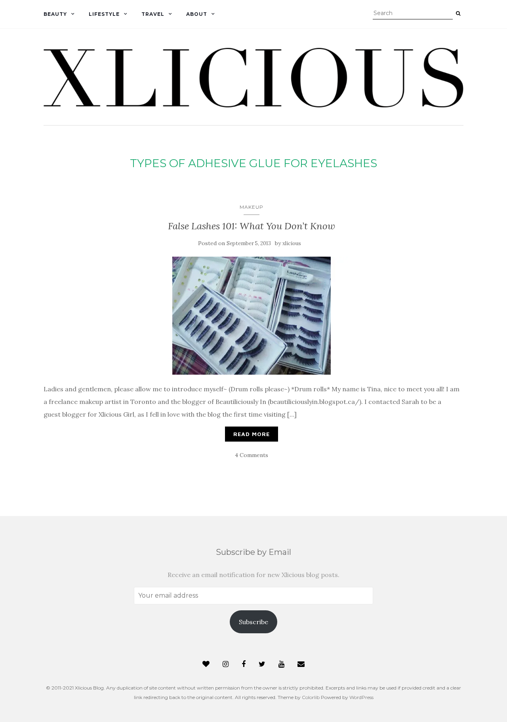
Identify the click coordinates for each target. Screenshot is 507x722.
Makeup (251, 207)
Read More (251, 434)
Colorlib (311, 697)
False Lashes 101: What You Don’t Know (251, 226)
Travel (152, 14)
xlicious (291, 243)
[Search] (458, 13)
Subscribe (253, 622)
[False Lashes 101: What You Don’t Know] (251, 316)
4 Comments (251, 455)
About (196, 14)
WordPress (361, 697)
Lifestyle (104, 14)
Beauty (55, 14)
